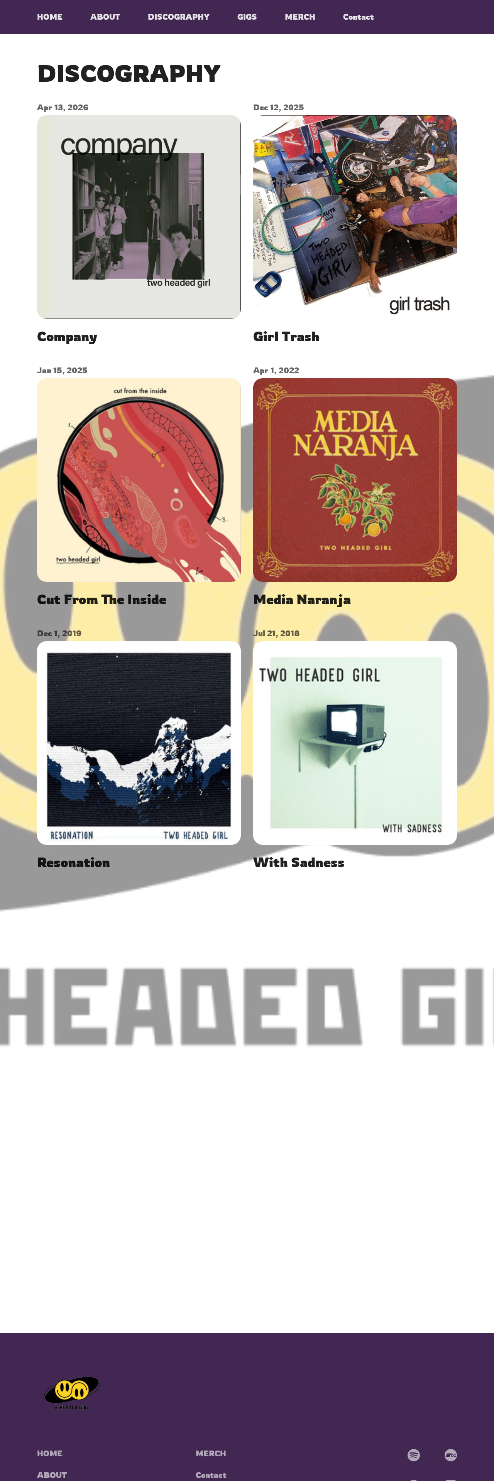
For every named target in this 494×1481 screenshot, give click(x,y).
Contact (211, 1475)
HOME (50, 1453)
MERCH (211, 1453)
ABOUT (52, 1475)
